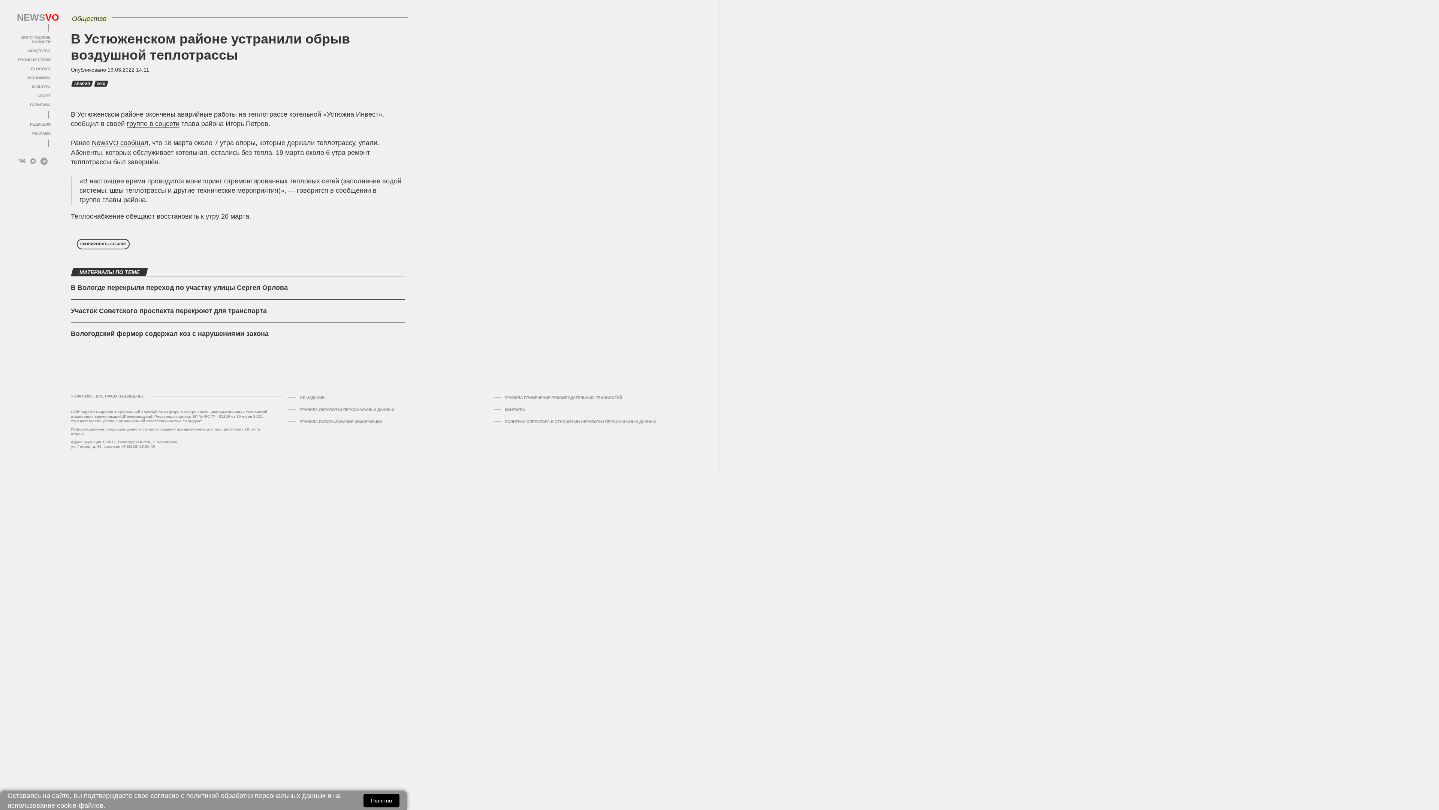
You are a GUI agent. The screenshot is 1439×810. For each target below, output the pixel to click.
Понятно (381, 801)
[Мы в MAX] (33, 161)
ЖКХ (101, 84)
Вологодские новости (36, 39)
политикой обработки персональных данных (256, 796)
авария (82, 84)
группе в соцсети (153, 124)
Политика (40, 105)
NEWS (34, 17)
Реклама (41, 133)
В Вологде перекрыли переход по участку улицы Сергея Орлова (179, 287)
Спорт (44, 96)
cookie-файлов (80, 805)
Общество (39, 51)
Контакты (515, 410)
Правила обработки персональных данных (347, 410)
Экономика (39, 78)
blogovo (41, 69)
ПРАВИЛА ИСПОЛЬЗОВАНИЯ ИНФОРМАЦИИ (341, 422)
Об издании (312, 398)
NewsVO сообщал (120, 143)
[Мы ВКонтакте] (22, 161)
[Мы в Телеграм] (44, 161)
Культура (41, 87)
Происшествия (34, 60)
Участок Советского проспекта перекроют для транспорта (169, 311)
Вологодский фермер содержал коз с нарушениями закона (170, 334)
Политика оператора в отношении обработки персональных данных (580, 422)
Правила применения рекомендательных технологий (563, 398)
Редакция (40, 124)
